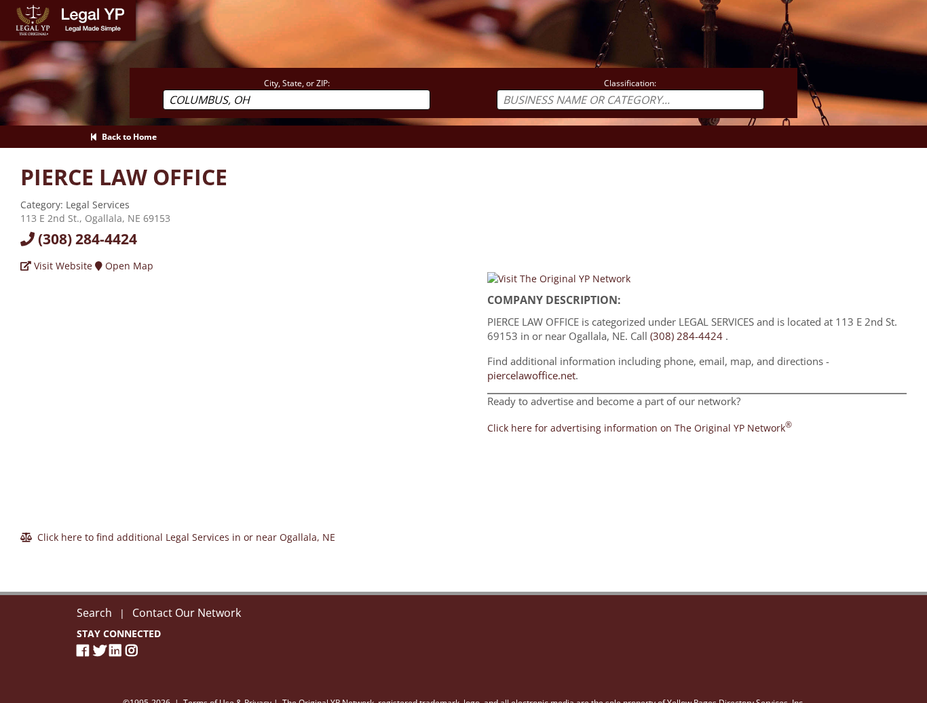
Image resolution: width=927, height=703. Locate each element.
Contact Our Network (186, 612)
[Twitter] (101, 650)
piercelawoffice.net (531, 375)
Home (13, 6)
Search (94, 612)
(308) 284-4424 (86, 238)
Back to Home (127, 136)
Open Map (127, 265)
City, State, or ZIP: (297, 83)
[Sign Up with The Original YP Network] (558, 277)
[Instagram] (134, 650)
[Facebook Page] (85, 650)
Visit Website (61, 265)
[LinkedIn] (117, 650)
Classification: (630, 83)
